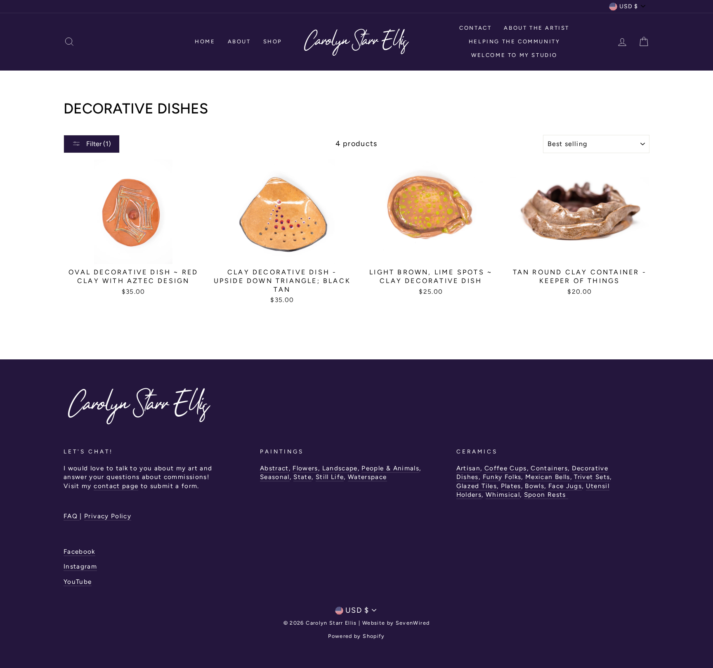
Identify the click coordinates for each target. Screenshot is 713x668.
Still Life (330, 477)
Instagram (80, 566)
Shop (272, 41)
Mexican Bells (547, 477)
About (239, 41)
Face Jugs (565, 486)
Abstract (274, 468)
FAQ (72, 516)
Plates (511, 486)
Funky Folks (502, 477)
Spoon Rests (546, 494)
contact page (116, 486)
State (302, 477)
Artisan (468, 468)
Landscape (340, 468)
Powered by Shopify (356, 636)
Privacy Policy (107, 516)
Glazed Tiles (476, 486)
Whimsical (503, 494)
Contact (475, 28)
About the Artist (536, 28)
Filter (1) (98, 144)
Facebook (79, 551)
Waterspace (367, 477)
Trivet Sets (592, 477)
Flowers (305, 468)
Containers (549, 468)
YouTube (78, 581)
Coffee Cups (505, 468)
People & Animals (390, 468)
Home (205, 41)
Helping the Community (514, 41)
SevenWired (413, 623)
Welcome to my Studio (514, 55)
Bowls (534, 486)
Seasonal (275, 477)
